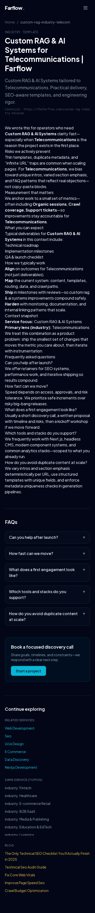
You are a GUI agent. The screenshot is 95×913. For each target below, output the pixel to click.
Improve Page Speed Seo (25, 882)
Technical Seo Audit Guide (25, 867)
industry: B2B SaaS (20, 811)
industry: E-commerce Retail (27, 803)
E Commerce (15, 751)
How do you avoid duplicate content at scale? (46, 462)
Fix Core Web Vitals (20, 875)
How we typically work (25, 262)
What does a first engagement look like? (41, 409)
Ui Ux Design (14, 744)
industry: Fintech (18, 788)
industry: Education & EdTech (28, 827)
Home (10, 22)
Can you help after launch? (29, 362)
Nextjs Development (21, 767)
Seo (8, 736)
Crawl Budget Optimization (27, 890)
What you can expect (24, 227)
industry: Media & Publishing (27, 819)
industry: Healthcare (21, 795)
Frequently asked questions (30, 356)
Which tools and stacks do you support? (40, 433)
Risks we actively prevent (27, 151)
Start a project (28, 671)
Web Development (20, 728)
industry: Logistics (19, 835)
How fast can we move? (26, 386)
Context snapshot (21, 315)
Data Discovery (17, 759)
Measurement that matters (29, 192)
